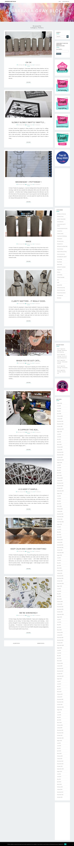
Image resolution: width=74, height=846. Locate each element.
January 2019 (59, 635)
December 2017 (60, 668)
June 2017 (59, 683)
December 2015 (60, 730)
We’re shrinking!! (28, 613)
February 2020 (60, 601)
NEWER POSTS (40, 643)
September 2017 (60, 676)
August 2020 (59, 586)
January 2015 (59, 758)
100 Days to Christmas (61, 214)
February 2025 (60, 447)
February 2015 (60, 756)
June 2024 (59, 467)
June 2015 (59, 745)
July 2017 (59, 681)
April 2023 (59, 503)
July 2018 (59, 650)
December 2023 (60, 483)
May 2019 (59, 624)
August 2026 (59, 403)
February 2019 (60, 632)
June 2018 (59, 653)
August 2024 (59, 462)
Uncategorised (60, 295)
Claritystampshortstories (62, 228)
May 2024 (59, 470)
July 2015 (59, 743)
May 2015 (59, 748)
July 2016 (59, 712)
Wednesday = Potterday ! (28, 182)
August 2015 (59, 740)
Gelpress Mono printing (61, 251)
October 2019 (59, 611)
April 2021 (59, 565)
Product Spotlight (60, 277)
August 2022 (59, 524)
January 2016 (59, 727)
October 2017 (59, 673)
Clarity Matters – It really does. (29, 301)
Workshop (59, 297)
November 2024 (60, 454)
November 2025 (60, 423)
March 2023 (59, 506)
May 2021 (59, 562)
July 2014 (59, 774)
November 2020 (60, 578)
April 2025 (59, 441)
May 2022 (59, 532)
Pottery (58, 272)
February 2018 (60, 663)
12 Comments (37, 243)
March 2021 (59, 568)
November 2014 (60, 763)
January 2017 (59, 696)
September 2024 (60, 459)
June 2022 (59, 529)
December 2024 (60, 452)
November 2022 (60, 516)
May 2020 (59, 593)
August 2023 (59, 493)
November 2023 (60, 485)
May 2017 (59, 686)
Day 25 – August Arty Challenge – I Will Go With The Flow (62, 362)
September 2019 (60, 614)
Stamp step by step (61, 287)
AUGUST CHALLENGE (61, 219)
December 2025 (60, 421)
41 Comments (37, 303)
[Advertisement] (62, 187)
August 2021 (59, 555)
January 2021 (59, 573)
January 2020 (59, 604)
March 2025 (59, 444)
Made (28, 241)
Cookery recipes (60, 233)
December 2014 (60, 761)
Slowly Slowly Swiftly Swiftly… (28, 122)
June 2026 (59, 408)
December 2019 (60, 606)
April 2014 (59, 781)
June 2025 (59, 436)
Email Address (59, 49)
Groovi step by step (61, 254)
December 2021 (60, 544)
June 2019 (59, 622)
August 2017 (59, 678)
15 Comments (37, 124)
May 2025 (59, 439)
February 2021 (60, 570)
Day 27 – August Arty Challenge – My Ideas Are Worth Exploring (62, 350)
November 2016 (60, 701)
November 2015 (60, 732)
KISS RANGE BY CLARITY (62, 256)
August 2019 (59, 617)
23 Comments (37, 64)
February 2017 (60, 694)
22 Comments (37, 184)
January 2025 (59, 449)
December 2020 (60, 575)
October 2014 (59, 766)
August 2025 (59, 431)
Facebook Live (60, 243)
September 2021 (60, 552)
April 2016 (59, 719)
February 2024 (60, 478)
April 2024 (59, 472)
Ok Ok (29, 62)
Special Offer (59, 285)
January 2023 (59, 511)
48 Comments (37, 432)
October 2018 (59, 642)
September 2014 (60, 768)
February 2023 (60, 508)
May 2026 (59, 411)
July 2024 (59, 465)
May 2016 (59, 717)
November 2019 (60, 609)
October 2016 (59, 704)
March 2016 (59, 722)
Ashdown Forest (60, 216)
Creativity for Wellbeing (62, 236)
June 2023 (59, 498)
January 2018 (59, 665)
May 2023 (59, 501)
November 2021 (60, 547)
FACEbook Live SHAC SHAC (62, 246)
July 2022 (59, 526)
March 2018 (59, 660)
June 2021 (59, 560)
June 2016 (59, 714)
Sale (58, 279)
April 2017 (59, 689)
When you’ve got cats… (28, 361)
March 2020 (59, 599)
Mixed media (59, 264)
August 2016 (59, 709)
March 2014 (59, 784)
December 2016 (60, 699)
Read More (29, 82)
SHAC (58, 282)
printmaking (59, 274)
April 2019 (59, 627)
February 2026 (60, 416)
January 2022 (59, 542)
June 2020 (59, 591)
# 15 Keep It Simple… (29, 489)
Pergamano (59, 269)
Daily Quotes (59, 238)
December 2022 (60, 514)
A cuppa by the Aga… (28, 430)
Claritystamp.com (65, 1)
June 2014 (59, 776)
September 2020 (60, 583)
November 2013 (60, 794)
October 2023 (59, 488)
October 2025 (59, 426)
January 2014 (59, 789)
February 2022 (60, 539)
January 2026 (59, 418)
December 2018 (60, 637)
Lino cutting (59, 259)
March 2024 (59, 475)
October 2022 (59, 519)
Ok (65, 844)
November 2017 (60, 671)
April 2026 (59, 413)
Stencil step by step (61, 290)
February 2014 (60, 786)
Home (60, 1)
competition (59, 231)
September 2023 (60, 490)
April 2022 (59, 534)
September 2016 (60, 707)
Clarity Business (60, 221)
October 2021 (59, 550)
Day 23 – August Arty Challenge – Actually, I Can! (61, 372)
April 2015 (59, 750)
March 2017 (59, 691)
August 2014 (59, 771)
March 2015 (59, 753)
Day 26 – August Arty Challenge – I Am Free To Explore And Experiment (62, 356)
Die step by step (60, 241)
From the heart (60, 249)
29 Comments (38, 491)
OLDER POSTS (16, 643)
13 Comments (37, 615)
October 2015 (59, 735)
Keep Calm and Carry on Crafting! (28, 549)
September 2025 (60, 429)
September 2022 (60, 521)
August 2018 (59, 647)
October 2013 (59, 797)
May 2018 (59, 655)
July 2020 (59, 588)
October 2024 (59, 457)
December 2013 (60, 792)
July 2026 (59, 405)
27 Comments (37, 551)
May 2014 (59, 779)
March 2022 (59, 537)
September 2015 (60, 738)
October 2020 (59, 580)
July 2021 (59, 557)
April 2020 (59, 596)
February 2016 (60, 725)
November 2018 (60, 640)
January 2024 (59, 480)
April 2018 (59, 658)
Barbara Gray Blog (10, 1)
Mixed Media (59, 261)
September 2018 (60, 645)
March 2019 (59, 629)
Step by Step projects (61, 292)
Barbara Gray (29, 64)
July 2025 (59, 434)
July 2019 (59, 619)
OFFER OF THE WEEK (61, 267)
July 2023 (59, 496)
